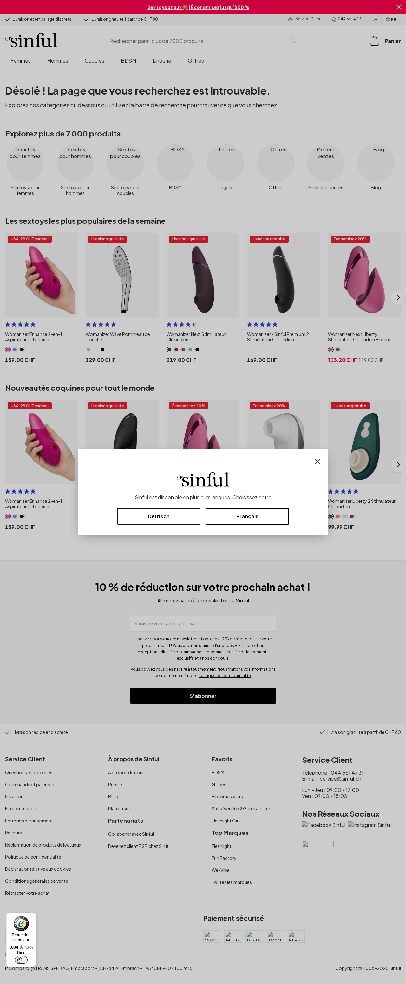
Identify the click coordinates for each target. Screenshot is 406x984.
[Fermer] (317, 460)
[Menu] (32, 916)
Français (247, 516)
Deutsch (159, 516)
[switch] (21, 960)
